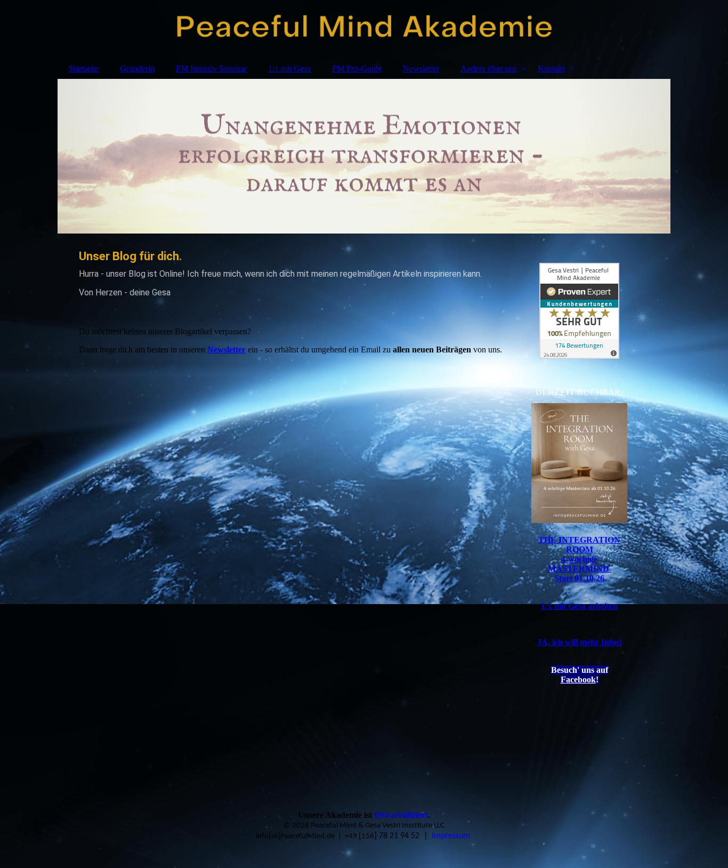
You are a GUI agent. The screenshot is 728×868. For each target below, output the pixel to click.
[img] (364, 29)
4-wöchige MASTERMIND (579, 563)
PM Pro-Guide (357, 68)
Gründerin (137, 68)
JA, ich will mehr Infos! (579, 642)
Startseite (83, 68)
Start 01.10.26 (579, 578)
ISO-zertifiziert (401, 814)
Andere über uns (488, 68)
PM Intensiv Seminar (211, 68)
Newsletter (421, 68)
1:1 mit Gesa (289, 68)
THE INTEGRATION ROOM (579, 544)
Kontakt (551, 68)
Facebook (578, 679)
